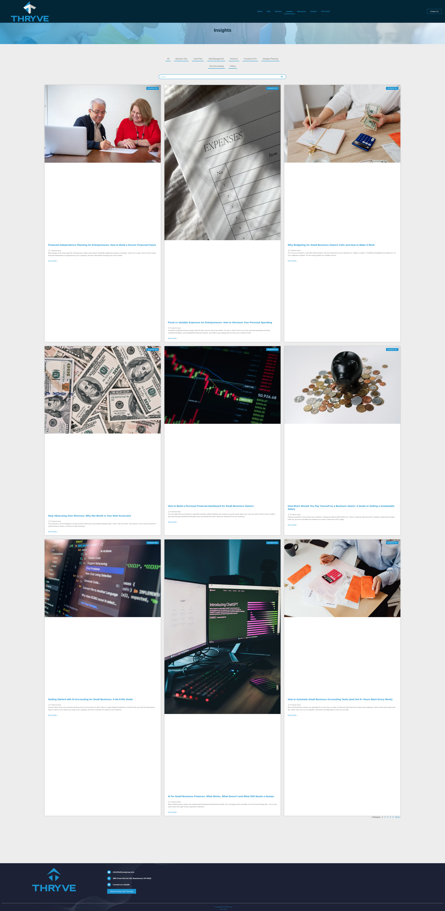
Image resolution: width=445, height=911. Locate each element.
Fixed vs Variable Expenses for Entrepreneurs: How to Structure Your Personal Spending (220, 322)
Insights (289, 11)
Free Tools (325, 11)
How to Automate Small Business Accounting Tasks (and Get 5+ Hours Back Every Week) (340, 699)
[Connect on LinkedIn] (109, 885)
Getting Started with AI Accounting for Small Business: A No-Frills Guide (90, 699)
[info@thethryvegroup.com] (109, 872)
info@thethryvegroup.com (123, 872)
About (259, 11)
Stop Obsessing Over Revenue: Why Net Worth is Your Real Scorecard (89, 515)
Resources (301, 11)
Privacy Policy (223, 909)
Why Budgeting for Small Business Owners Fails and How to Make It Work (331, 245)
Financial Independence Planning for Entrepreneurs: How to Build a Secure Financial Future (102, 245)
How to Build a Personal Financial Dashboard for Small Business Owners (211, 506)
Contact (313, 11)
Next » (397, 817)
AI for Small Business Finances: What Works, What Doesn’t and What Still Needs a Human (221, 796)
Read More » (53, 261)
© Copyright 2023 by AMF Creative (223, 907)
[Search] (282, 77)
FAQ (268, 11)
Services (278, 11)
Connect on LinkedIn (121, 885)
